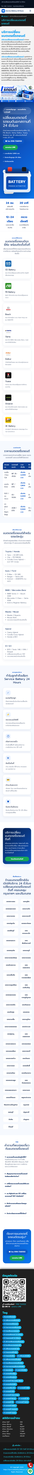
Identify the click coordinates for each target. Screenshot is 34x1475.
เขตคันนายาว (26, 1073)
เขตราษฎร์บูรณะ (26, 996)
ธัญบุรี (10, 1126)
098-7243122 (21, 1304)
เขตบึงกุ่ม (10, 1012)
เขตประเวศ (26, 1026)
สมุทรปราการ (26, 1097)
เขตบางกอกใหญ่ (11, 958)
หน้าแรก (5, 16)
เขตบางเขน (11, 916)
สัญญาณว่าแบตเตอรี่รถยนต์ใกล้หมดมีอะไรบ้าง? (16, 1175)
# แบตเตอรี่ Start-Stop (11, 1395)
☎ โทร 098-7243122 (13, 141)
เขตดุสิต (26, 901)
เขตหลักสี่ (26, 1065)
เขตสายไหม (11, 1073)
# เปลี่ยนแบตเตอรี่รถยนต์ (11, 1320)
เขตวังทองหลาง (26, 1081)
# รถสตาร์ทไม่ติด (21, 1370)
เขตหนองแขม (11, 995)
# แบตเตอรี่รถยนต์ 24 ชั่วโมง (13, 1335)
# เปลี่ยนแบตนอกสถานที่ (11, 1349)
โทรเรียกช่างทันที (17, 859)
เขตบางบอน (26, 958)
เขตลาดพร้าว (11, 1058)
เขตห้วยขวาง (11, 965)
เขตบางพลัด (10, 1005)
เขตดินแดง (26, 1005)
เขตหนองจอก (11, 909)
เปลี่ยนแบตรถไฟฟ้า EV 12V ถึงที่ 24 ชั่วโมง (18, 1449)
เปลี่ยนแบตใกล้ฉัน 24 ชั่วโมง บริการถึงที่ (17, 1460)
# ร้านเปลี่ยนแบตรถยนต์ (11, 1331)
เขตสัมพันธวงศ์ (26, 941)
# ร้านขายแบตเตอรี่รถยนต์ (12, 1327)
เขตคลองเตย (26, 1035)
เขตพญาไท (11, 950)
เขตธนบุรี (26, 950)
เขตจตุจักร (26, 1019)
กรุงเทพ (26, 1105)
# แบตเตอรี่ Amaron (10, 1409)
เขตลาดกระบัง (26, 931)
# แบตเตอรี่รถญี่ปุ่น (10, 1374)
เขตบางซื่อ (11, 1019)
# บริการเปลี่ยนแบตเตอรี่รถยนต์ (13, 1342)
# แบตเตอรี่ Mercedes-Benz (13, 1381)
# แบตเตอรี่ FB (8, 1402)
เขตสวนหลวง (11, 1044)
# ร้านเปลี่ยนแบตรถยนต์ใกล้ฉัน (13, 1363)
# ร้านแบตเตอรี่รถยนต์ (11, 1324)
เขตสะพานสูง (11, 1080)
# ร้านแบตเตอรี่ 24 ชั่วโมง (12, 1338)
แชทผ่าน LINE (16, 1306)
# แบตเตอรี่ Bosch (9, 1398)
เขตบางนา (26, 1090)
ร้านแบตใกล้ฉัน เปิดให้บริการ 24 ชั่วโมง (17, 1457)
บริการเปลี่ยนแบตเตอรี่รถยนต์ (12, 39)
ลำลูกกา (26, 1119)
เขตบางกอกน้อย (26, 976)
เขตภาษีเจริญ (26, 986)
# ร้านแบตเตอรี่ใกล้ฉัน (10, 1352)
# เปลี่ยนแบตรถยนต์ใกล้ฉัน (12, 1359)
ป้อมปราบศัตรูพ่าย (10, 1105)
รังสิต (11, 1119)
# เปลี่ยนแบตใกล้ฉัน (24, 1356)
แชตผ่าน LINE (10, 147)
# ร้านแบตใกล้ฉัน (9, 1356)
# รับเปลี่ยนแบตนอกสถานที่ (12, 1345)
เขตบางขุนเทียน (11, 985)
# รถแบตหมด (8, 1370)
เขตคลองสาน (26, 966)
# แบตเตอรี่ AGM (23, 1388)
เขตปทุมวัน (11, 923)
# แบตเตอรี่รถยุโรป (10, 1377)
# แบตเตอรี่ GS (23, 1398)
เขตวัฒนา (26, 1058)
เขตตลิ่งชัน (11, 975)
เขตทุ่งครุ (10, 1034)
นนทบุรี (10, 1112)
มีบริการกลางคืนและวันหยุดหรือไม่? (16, 1204)
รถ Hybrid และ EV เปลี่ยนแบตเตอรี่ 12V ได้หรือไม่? (15, 1194)
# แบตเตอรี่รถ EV (9, 1388)
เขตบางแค (11, 1065)
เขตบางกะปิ (26, 916)
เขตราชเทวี (26, 1051)
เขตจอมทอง (26, 1044)
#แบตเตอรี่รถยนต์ (9, 1317)
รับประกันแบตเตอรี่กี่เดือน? (17, 1213)
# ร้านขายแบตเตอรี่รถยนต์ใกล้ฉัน (14, 1367)
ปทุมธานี (26, 1112)
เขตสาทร (26, 1012)
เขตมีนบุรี (10, 930)
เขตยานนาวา (10, 940)
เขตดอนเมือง (11, 1051)
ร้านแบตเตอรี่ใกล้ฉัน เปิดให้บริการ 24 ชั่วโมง (18, 1453)
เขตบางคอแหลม (11, 1026)
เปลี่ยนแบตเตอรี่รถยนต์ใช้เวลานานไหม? (17, 1184)
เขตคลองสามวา (11, 1090)
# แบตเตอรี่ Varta (22, 1402)
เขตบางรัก (26, 909)
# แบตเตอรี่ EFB (9, 1391)
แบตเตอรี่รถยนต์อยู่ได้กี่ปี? (16, 1157)
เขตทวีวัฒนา (10, 1097)
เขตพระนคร (10, 901)
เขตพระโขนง (26, 923)
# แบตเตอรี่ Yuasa (10, 1413)
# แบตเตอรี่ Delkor (10, 1406)
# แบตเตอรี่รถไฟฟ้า (10, 1384)
